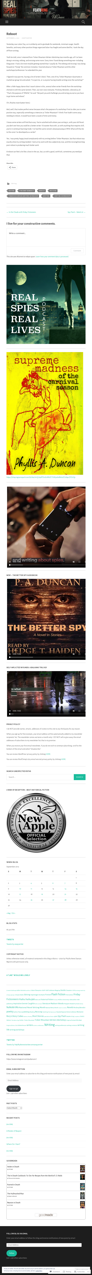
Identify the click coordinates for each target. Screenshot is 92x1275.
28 (65, 900)
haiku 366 (37, 999)
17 (20, 894)
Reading (32, 1012)
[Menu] (6, 22)
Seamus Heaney (27, 1016)
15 (76, 889)
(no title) (9, 1124)
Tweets (10, 940)
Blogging (57, 990)
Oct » (13, 913)
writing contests (72, 1025)
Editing (12, 190)
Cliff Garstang (76, 990)
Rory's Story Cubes (14, 1016)
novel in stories (63, 1007)
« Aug (8, 913)
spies (56, 1016)
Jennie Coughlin (28, 1003)
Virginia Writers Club (12, 1025)
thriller (21, 1020)
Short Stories (38, 1016)
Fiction (48, 995)
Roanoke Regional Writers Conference (66, 1012)
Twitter (10, 1040)
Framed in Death (13, 1185)
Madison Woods (57, 1003)
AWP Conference (50, 990)
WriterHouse (22, 1025)
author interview (21, 990)
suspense (77, 1016)
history (56, 999)
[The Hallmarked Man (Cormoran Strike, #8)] (82, 1199)
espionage (34, 995)
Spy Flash (62, 1016)
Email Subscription (15, 1069)
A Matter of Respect (13, 1131)
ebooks (22, 995)
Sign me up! (13, 1089)
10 (20, 889)
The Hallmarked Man (15, 1194)
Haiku (22, 999)
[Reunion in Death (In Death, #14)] (82, 1208)
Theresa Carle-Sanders (14, 1178)
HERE (48, 754)
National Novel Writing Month (32, 1007)
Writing (14, 183)
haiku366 (30, 999)
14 (65, 889)
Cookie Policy (39, 1271)
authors (28, 990)
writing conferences (60, 1025)
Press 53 (20, 1012)
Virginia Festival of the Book (74, 1020)
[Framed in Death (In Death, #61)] (82, 1190)
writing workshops (62, 196)
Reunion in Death (13, 1203)
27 (53, 900)
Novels (70, 1007)
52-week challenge (11, 990)
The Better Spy (15, 1020)
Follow (11, 1253)
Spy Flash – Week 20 (77, 212)
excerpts (41, 995)
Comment (77, 251)
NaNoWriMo (12, 1007)
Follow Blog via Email (17, 1234)
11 (31, 889)
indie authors (72, 999)
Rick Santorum (52, 1012)
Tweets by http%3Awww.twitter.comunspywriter (24, 1045)
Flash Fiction (58, 994)
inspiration (17, 1003)
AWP (43, 990)
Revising (53, 190)
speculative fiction (49, 1016)
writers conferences (38, 1025)
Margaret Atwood (69, 1003)
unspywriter (27, 38)
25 (31, 900)
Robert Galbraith (13, 1196)
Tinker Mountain (29, 1020)
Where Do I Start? (13, 1144)
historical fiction (47, 999)
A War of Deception (36, 990)
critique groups (10, 995)
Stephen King (70, 1016)
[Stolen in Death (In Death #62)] (82, 1172)
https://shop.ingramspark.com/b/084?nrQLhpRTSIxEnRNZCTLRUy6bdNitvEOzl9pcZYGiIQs (40, 477)
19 (42, 894)
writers (30, 1025)
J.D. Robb (11, 1169)
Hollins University (63, 999)
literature (46, 1003)
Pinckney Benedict (26, 190)
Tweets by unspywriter (14, 944)
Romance (80, 1012)
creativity (82, 990)
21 (65, 894)
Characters (69, 990)
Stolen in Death (13, 1167)
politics (16, 1012)
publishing (25, 1012)
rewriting (45, 1012)
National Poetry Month (52, 1007)
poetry (10, 1011)
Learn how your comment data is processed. (52, 257)
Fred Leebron (69, 995)
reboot (42, 190)
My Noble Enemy (78, 1003)
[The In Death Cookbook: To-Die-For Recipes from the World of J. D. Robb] (82, 1179)
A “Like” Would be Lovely (18, 975)
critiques (17, 995)
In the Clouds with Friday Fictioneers (21, 212)
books (63, 990)
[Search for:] (46, 777)
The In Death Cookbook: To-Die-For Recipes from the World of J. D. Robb (34, 1176)
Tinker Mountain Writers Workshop (23, 196)
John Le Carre (38, 1003)
